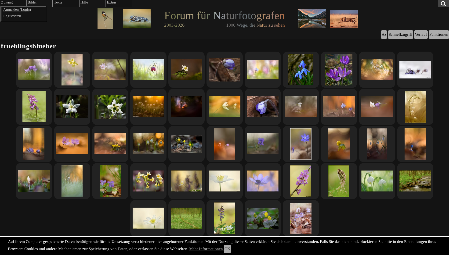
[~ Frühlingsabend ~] (186, 107)
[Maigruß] (415, 107)
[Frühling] (186, 70)
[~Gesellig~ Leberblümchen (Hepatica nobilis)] (263, 181)
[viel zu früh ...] (263, 107)
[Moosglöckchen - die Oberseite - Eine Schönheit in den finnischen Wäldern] (72, 107)
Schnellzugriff (401, 34)
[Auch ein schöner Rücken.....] (110, 70)
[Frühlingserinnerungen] (301, 107)
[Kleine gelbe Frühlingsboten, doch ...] (186, 144)
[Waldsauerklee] (110, 181)
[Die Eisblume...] (415, 70)
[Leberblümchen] (72, 144)
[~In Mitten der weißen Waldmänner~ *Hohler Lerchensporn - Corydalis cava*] (224, 218)
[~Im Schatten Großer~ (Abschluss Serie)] (186, 181)
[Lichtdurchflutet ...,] (148, 70)
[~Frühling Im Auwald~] (415, 181)
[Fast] (148, 107)
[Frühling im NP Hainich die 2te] (148, 181)
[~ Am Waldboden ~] (377, 70)
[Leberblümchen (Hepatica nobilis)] (301, 218)
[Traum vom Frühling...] (224, 144)
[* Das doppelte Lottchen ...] (224, 107)
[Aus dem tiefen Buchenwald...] (339, 144)
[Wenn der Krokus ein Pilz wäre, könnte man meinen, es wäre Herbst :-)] (34, 181)
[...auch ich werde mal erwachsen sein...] (415, 144)
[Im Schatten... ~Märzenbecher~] (377, 181)
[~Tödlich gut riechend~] (301, 181)
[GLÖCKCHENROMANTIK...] (377, 144)
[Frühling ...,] (263, 70)
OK (227, 249)
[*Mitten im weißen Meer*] (224, 181)
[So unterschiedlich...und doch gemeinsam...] (377, 107)
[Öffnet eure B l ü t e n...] (110, 144)
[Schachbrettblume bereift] (72, 181)
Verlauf (421, 34)
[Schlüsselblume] (72, 70)
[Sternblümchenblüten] (301, 70)
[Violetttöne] (339, 70)
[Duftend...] (263, 144)
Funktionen (438, 34)
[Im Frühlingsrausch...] (34, 70)
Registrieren (12, 16)
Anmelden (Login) (17, 9)
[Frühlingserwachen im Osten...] (339, 107)
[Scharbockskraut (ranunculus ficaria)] (263, 218)
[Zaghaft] (224, 70)
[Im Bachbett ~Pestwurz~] (339, 181)
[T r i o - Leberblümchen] (34, 144)
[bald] (34, 107)
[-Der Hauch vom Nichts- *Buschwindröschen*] (148, 218)
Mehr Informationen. (206, 249)
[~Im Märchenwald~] (186, 218)
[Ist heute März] (148, 144)
